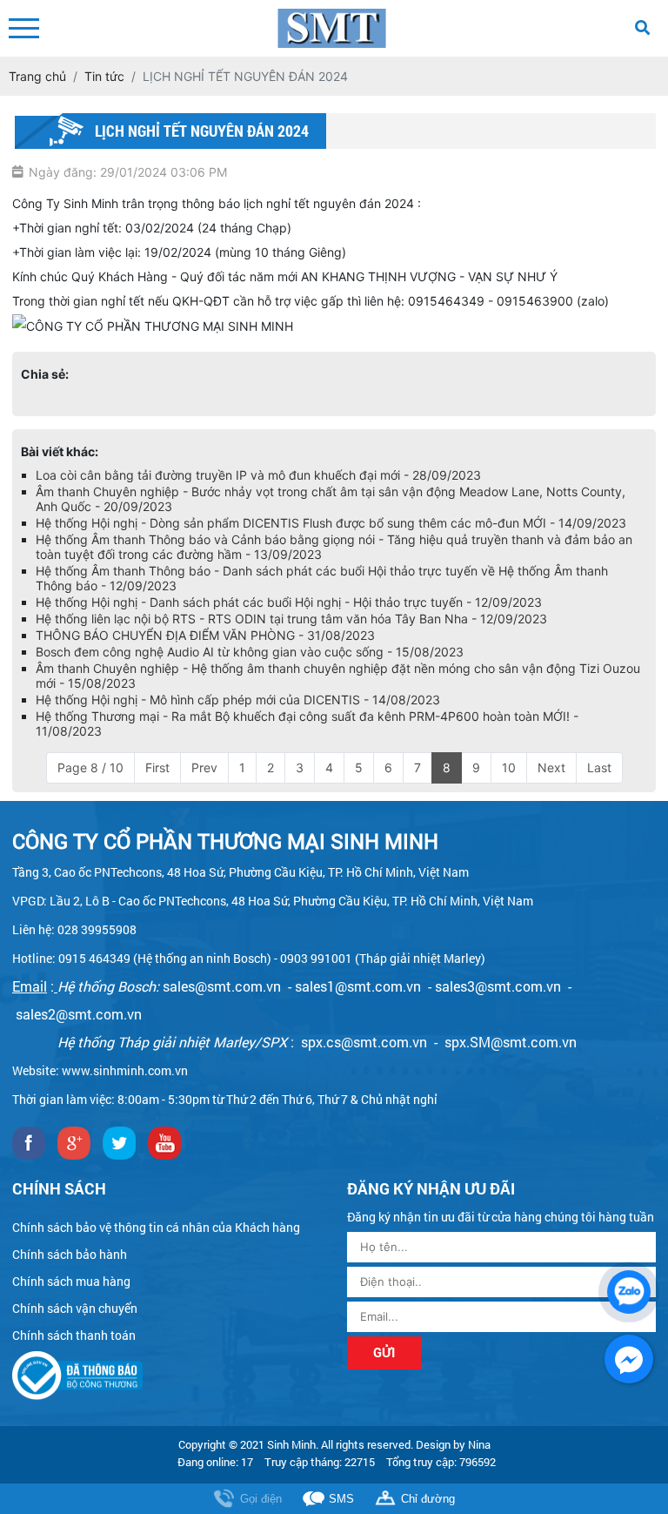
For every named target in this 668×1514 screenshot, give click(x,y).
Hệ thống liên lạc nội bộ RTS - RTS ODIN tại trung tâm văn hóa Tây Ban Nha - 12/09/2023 (291, 618)
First (157, 767)
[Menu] (24, 28)
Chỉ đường (428, 1498)
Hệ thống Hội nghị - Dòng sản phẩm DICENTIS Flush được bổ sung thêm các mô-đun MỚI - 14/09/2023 (331, 522)
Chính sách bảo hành (69, 1254)
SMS (341, 1498)
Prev (204, 767)
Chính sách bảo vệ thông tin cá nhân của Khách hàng (156, 1227)
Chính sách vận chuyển (74, 1308)
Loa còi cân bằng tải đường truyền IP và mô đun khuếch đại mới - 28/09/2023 (258, 475)
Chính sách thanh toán (74, 1335)
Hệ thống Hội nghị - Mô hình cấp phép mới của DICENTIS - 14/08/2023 (238, 699)
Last (599, 767)
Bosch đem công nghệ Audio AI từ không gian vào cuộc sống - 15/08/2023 (250, 651)
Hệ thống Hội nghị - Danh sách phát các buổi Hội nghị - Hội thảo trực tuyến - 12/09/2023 (289, 602)
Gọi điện (261, 1498)
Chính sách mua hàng (71, 1281)
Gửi (384, 1352)
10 (509, 767)
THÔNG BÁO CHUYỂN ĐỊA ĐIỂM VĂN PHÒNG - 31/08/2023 (205, 635)
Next (551, 767)
